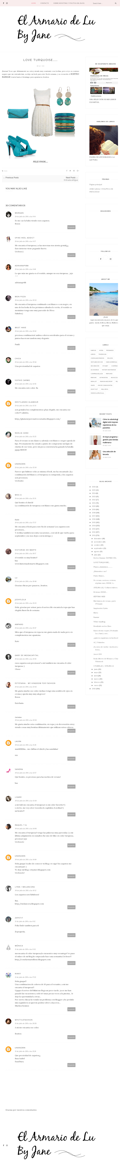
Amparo (19, 624)
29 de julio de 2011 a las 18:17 (25, 553)
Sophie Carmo (22, 380)
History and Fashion (109, 370)
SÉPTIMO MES (99, 596)
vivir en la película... (97, 393)
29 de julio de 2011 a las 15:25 (25, 436)
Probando (110, 350)
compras (114, 366)
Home (33, 3)
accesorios (95, 370)
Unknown (20, 464)
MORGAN (19, 213)
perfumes (109, 373)
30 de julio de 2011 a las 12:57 (25, 773)
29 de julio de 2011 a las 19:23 (25, 603)
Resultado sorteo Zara (102, 626)
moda (101, 350)
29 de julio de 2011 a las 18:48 (25, 581)
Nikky (18, 973)
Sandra (19, 769)
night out (94, 389)
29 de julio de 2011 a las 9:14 (25, 216)
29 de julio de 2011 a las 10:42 (25, 331)
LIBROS (93, 354)
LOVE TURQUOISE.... (102, 562)
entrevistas (104, 377)
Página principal (95, 184)
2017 (93, 516)
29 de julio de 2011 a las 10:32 (25, 300)
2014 (94, 526)
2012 (93, 532)
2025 (94, 490)
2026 (94, 487)
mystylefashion (24, 1020)
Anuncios (114, 377)
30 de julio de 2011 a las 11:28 (25, 745)
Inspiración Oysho (101, 608)
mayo (96, 672)
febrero (97, 682)
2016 (94, 519)
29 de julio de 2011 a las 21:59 (25, 659)
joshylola (20, 599)
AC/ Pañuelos (99, 642)
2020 (94, 506)
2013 (93, 529)
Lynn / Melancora (25, 887)
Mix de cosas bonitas (105, 385)
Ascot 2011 (98, 654)
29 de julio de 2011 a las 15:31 (25, 498)
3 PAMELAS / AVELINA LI (104, 666)
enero (96, 685)
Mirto (96, 613)
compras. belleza (97, 373)
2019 (94, 509)
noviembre (98, 542)
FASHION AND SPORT (106, 381)
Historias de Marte (25, 550)
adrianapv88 (22, 265)
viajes (93, 385)
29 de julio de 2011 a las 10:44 (25, 362)
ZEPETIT (19, 918)
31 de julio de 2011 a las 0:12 (25, 921)
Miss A (18, 495)
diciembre (98, 538)
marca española (111, 362)
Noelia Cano (22, 433)
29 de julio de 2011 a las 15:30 (25, 467)
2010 (94, 689)
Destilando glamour (26, 402)
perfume (93, 377)
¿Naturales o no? (100, 571)
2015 (94, 522)
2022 (94, 500)
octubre (97, 545)
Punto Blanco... (99, 576)
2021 (93, 503)
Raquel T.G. (21, 825)
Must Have (20, 327)
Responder (71, 227)
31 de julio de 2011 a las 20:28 (25, 1023)
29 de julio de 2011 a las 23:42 (26, 687)
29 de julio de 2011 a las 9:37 (25, 241)
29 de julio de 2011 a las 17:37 (25, 522)
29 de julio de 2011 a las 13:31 (25, 406)
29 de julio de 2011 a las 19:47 (25, 628)
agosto (96, 551)
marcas (93, 350)
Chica (18, 358)
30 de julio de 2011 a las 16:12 (25, 890)
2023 (94, 496)
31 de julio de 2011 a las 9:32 (25, 949)
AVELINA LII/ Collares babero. (106, 588)
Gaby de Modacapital (27, 655)
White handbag (99, 622)
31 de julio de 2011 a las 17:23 (25, 977)
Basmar (96, 617)
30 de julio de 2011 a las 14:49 (25, 859)
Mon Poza (20, 296)
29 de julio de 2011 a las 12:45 (25, 384)
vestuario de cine (97, 362)
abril (96, 676)
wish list (94, 381)
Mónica (19, 946)
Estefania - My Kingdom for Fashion (35, 683)
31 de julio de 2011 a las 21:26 (25, 1051)
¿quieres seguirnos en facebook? (106, 638)
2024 (94, 493)
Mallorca (104, 389)
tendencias (102, 354)
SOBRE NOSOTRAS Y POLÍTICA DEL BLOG (68, 3)
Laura (18, 741)
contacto (44, 3)
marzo (96, 679)
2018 (94, 513)
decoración (95, 366)
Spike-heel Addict (25, 238)
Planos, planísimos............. (103, 567)
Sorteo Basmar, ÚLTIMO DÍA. (105, 558)
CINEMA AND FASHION (97, 358)
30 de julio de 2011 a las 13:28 (26, 801)
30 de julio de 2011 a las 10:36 (26, 720)
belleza (110, 358)
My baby (105, 366)
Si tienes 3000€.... (100, 592)
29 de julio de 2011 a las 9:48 (25, 269)
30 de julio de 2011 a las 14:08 (26, 828)
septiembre (98, 548)
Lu (40, 66)
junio (96, 669)
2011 (93, 535)
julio (95, 555)
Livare (18, 797)
